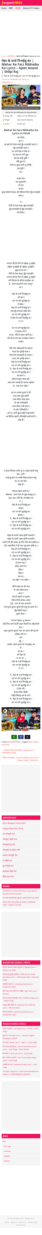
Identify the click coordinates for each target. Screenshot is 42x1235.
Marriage (7, 1146)
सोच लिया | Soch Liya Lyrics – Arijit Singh (17, 1053)
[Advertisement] (21, 32)
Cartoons (7, 1151)
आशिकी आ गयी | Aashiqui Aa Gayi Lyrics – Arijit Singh (20, 1065)
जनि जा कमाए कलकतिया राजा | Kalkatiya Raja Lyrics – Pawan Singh (21, 999)
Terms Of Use (21, 1225)
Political (7, 1161)
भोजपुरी (17, 8)
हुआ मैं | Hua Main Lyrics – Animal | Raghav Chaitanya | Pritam (19, 1036)
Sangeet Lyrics (18, 1218)
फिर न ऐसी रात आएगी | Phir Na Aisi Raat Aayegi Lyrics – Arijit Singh (19, 1058)
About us (14, 1222)
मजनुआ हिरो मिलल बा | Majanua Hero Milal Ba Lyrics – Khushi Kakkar (19, 1006)
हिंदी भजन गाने (8, 876)
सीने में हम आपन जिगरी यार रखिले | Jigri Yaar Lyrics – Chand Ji (20, 992)
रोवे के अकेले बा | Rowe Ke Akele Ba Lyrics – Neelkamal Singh (18, 1013)
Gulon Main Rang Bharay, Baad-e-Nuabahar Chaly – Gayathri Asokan (19, 903)
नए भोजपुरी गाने (9, 833)
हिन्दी (10, 8)
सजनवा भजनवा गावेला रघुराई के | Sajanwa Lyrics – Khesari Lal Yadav (20, 968)
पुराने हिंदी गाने (8, 866)
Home (3, 8)
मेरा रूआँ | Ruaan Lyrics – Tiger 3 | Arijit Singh (20, 1042)
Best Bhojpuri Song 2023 (14, 823)
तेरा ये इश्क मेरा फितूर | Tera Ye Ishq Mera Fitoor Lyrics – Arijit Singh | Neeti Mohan (20, 1047)
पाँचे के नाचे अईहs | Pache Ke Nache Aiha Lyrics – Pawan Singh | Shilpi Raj (21, 758)
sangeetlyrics (7, 82)
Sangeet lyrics (29, 1218)
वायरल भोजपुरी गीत (10, 855)
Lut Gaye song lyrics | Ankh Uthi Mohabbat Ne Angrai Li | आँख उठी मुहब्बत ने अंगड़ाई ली (20, 1072)
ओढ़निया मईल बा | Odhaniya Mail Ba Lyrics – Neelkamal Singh (18, 985)
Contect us (22, 1222)
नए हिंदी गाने (7, 860)
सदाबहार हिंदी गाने (9, 871)
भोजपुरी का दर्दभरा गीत (11, 849)
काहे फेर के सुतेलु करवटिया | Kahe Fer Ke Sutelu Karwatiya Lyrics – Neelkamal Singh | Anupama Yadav (21, 977)
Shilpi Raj (5, 745)
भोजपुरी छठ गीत (9, 844)
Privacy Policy (32, 1222)
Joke (4, 1141)
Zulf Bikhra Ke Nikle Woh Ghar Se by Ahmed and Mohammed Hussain (20, 892)
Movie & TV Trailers (31, 8)
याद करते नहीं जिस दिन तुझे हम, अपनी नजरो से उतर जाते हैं (21, 898)
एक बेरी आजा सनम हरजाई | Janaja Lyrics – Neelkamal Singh (18, 751)
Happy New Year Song (13, 828)
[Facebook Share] (21, 737)
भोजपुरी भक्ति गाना (10, 839)
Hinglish (7, 1156)
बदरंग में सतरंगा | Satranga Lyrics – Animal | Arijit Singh (20, 1029)
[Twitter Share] (27, 737)
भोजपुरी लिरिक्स (11, 56)
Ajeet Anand (33, 742)
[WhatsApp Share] (14, 737)
